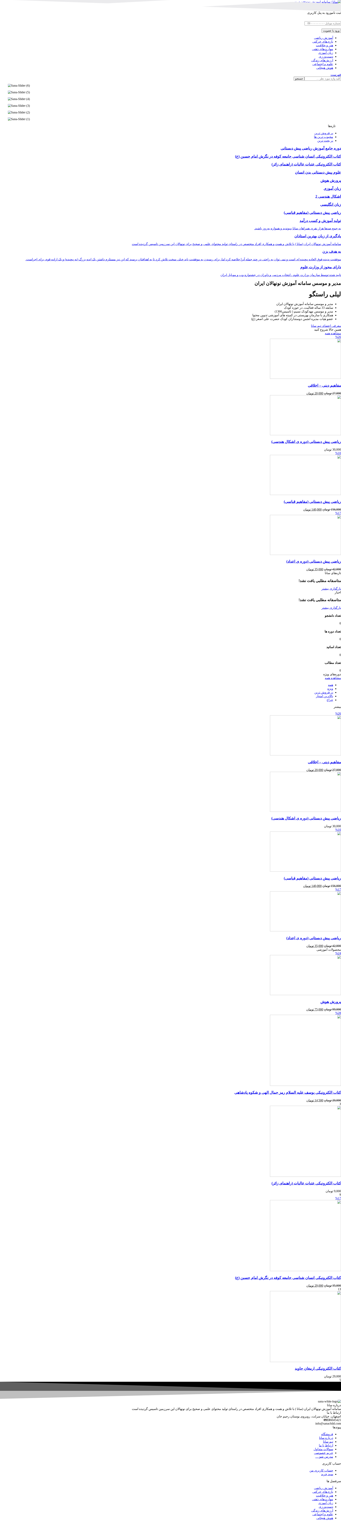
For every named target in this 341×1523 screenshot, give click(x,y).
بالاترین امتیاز (324, 696)
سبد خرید (327, 1474)
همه (330, 685)
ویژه (330, 688)
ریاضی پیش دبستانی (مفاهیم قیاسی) (312, 502)
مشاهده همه (333, 333)
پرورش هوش (330, 1002)
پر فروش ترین (323, 692)
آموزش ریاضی (323, 1488)
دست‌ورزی (326, 1506)
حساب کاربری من (321, 1470)
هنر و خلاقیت (324, 1495)
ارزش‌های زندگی (322, 1510)
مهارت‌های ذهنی (322, 1499)
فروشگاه (327, 1434)
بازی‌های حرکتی (322, 1491)
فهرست (336, 74)
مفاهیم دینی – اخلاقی (324, 385)
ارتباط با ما (326, 1445)
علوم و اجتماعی (322, 1514)
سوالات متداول (323, 1449)
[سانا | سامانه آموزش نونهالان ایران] (317, 2)
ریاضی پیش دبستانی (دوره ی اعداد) (313, 561)
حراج (330, 700)
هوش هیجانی (324, 1518)
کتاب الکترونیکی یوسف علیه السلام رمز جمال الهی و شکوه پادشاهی (287, 1092)
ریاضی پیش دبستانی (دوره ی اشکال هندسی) (306, 442)
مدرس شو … (324, 1456)
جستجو (299, 78)
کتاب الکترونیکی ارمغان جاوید (318, 1368)
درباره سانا (326, 1438)
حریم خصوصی (323, 1453)
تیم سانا (328, 1441)
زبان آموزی (325, 1503)
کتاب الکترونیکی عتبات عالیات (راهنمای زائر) (306, 1183)
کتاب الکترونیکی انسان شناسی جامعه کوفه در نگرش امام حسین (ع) (288, 1278)
